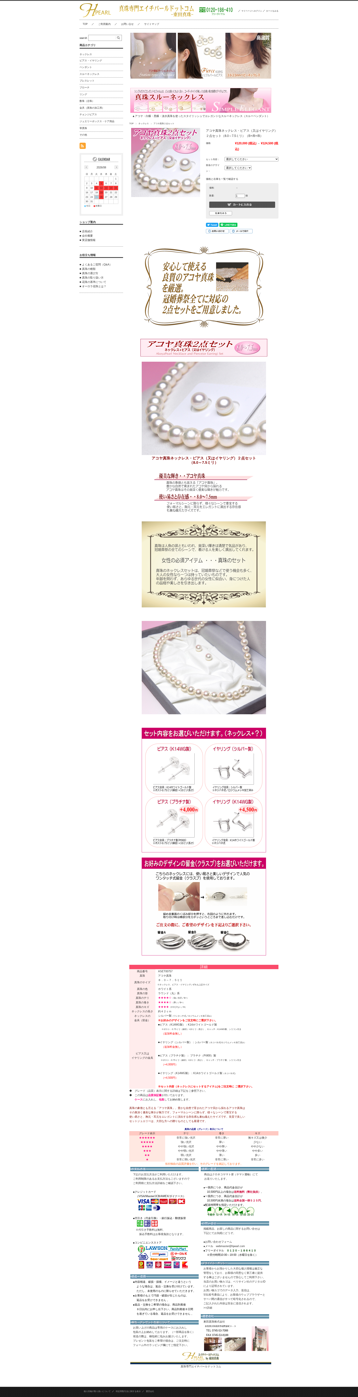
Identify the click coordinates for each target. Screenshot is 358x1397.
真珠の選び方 (90, 273)
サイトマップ (151, 24)
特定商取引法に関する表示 (128, 1391)
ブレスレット (87, 80)
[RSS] (83, 146)
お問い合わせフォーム (218, 1241)
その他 (83, 134)
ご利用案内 (104, 24)
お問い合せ (127, 24)
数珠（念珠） (87, 101)
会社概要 (87, 235)
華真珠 (83, 128)
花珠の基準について (94, 282)
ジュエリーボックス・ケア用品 (97, 121)
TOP (85, 24)
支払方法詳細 (154, 1183)
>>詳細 (207, 1307)
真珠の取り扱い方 (93, 277)
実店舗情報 (89, 240)
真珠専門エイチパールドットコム (201, 1366)
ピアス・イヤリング (91, 60)
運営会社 (150, 1391)
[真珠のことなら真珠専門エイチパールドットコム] (95, 16)
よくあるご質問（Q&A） (97, 264)
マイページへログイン (251, 11)
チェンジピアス (88, 114)
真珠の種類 (89, 268)
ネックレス (143, 123)
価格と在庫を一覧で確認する (222, 179)
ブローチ (85, 87)
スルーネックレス (89, 74)
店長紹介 (87, 231)
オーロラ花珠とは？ (94, 286)
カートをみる (272, 11)
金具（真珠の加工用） (92, 107)
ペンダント (86, 67)
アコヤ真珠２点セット (164, 123)
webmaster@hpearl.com (230, 1246)
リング (83, 94)
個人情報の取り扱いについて (97, 1391)
